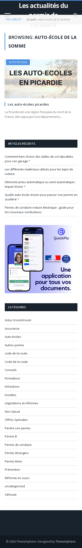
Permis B (11, 436)
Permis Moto (13, 461)
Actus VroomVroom (18, 320)
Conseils (11, 370)
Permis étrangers (17, 453)
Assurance (12, 328)
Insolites (10, 395)
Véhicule (11, 494)
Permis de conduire (18, 445)
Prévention (12, 469)
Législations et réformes (21, 403)
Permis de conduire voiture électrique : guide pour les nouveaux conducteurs (39, 209)
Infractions (12, 386)
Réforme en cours (17, 478)
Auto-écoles (18, 62)
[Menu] (7, 15)
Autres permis (14, 345)
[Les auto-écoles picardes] (41, 78)
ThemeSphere (65, 541)
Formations (12, 378)
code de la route (16, 353)
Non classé (12, 411)
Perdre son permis (18, 428)
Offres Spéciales (16, 420)
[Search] (75, 15)
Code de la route (16, 362)
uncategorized (15, 486)
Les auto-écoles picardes (28, 104)
